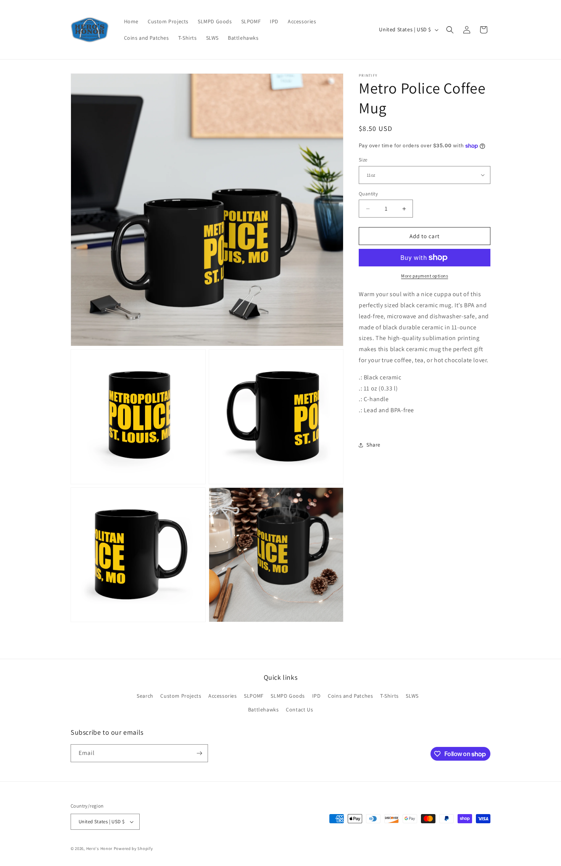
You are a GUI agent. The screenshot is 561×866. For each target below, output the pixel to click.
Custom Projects (180, 695)
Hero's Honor (99, 848)
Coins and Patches (350, 695)
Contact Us (299, 709)
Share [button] (373, 444)
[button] (450, 29)
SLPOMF (254, 695)
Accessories (222, 695)
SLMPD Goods (288, 695)
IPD (316, 695)
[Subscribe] (199, 753)
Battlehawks (263, 709)
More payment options (424, 276)
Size (363, 159)
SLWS (412, 695)
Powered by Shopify (133, 848)
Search (145, 695)
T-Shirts (389, 695)
